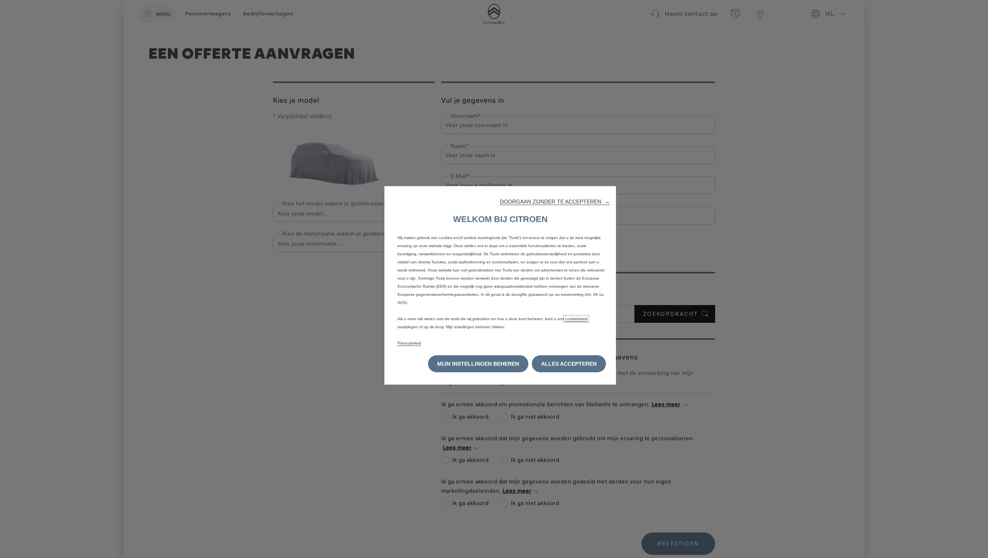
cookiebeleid (576, 319)
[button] (555, 201)
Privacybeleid (409, 343)
